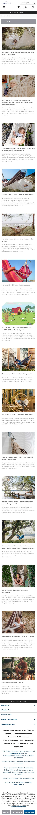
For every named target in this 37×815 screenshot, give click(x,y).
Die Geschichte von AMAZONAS (12, 682)
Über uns (30, 730)
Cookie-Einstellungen (25, 743)
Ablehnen (6, 812)
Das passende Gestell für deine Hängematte (17, 374)
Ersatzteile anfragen (18, 730)
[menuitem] (3, 8)
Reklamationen (23, 737)
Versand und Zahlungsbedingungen (18, 734)
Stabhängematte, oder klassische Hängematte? (18, 194)
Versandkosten (15, 753)
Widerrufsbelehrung (10, 740)
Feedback (12, 737)
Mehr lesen (18, 38)
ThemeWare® (18, 785)
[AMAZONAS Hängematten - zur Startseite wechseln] (9, 3)
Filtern (7, 21)
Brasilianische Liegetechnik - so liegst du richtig (18, 636)
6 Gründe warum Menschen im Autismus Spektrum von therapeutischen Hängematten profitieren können (17, 102)
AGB (21, 740)
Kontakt (6, 730)
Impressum (18, 747)
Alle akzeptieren (17, 812)
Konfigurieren (29, 812)
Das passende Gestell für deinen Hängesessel (17, 415)
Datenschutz (29, 740)
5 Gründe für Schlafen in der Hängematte (16, 285)
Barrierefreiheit (9, 743)
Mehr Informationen (18, 807)
